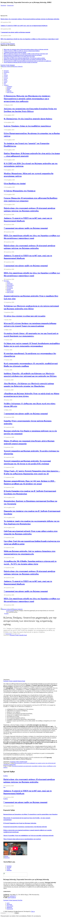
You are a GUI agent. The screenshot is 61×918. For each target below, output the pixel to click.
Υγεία (5, 73)
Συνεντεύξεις (10, 285)
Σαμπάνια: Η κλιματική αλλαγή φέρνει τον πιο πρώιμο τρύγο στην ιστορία (19, 56)
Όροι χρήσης (10, 906)
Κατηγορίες (6, 280)
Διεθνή (5, 82)
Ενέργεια (6, 78)
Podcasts (9, 91)
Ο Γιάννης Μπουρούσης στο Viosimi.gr (20, 191)
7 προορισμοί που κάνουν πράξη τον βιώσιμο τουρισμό (15, 32)
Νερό (4, 787)
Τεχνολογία (10, 288)
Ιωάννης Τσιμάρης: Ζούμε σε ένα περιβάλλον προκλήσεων (27, 126)
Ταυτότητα (3, 5)
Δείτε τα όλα (10, 92)
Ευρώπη (5, 80)
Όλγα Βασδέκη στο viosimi (15, 183)
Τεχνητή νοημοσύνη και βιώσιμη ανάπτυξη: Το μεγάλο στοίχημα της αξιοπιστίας (20, 62)
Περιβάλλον (6, 72)
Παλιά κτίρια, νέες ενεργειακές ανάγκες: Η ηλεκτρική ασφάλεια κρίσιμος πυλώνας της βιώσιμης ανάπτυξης (30, 19)
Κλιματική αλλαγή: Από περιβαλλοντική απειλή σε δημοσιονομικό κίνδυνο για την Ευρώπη (23, 55)
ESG (5, 83)
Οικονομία (6, 70)
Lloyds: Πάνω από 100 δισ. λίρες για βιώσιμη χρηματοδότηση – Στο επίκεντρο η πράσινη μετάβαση (24, 58)
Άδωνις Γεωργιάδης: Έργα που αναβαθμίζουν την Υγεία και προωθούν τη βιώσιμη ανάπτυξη (28, 835)
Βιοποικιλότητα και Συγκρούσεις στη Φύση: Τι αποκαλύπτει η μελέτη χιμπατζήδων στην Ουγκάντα (30, 814)
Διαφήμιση (9, 907)
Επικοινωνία (10, 5)
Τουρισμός (9, 286)
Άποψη (5, 79)
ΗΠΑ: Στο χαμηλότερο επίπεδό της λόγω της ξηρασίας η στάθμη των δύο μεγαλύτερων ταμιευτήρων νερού (29, 39)
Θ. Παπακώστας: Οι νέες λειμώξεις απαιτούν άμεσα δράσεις (28, 119)
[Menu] (1, 68)
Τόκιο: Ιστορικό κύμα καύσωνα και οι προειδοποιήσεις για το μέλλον (22, 839)
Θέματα (9, 88)
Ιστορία (9, 289)
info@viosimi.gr (12, 897)
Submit (16, 913)
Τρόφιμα (6, 75)
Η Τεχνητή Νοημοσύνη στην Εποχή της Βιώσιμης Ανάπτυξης (19, 823)
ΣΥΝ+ (8, 282)
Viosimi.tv (6, 85)
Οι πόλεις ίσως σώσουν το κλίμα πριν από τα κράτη (24, 316)
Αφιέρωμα (9, 283)
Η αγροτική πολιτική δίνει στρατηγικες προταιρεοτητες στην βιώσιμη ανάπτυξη (25, 826)
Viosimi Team (8, 633)
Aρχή (8, 903)
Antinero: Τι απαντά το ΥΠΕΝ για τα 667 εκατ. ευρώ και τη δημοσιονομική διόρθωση (24, 25)
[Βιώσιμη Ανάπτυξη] (12, 66)
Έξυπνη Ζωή (10, 291)
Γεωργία (6, 76)
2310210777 (13, 896)
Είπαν (8, 89)
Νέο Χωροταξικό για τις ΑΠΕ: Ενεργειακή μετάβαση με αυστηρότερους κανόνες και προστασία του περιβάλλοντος (27, 61)
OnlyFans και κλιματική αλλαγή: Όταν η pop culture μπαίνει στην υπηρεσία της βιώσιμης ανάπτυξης (25, 59)
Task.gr (33, 911)
